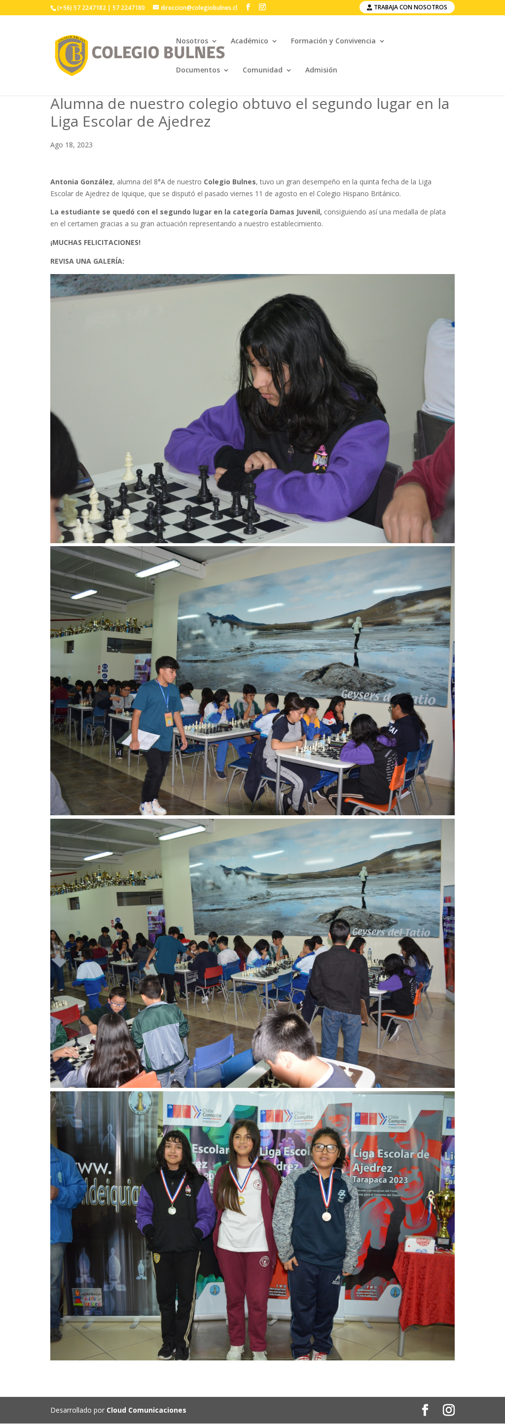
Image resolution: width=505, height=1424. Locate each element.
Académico (249, 41)
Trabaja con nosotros (409, 7)
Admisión (321, 70)
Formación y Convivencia (333, 41)
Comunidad (263, 70)
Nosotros (192, 41)
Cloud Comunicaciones (146, 1410)
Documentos (198, 70)
